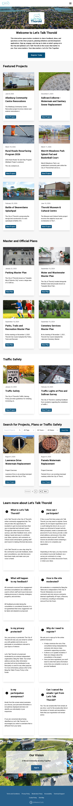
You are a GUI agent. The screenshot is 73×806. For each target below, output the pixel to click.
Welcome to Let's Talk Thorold (36, 32)
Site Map (41, 797)
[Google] (35, 790)
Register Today (36, 55)
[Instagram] (41, 790)
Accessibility (48, 794)
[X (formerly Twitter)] (32, 790)
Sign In (36, 768)
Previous (27, 491)
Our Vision (36, 755)
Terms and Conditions (13, 794)
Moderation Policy (37, 794)
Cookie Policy (33, 797)
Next (45, 491)
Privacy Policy (26, 794)
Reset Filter (65, 430)
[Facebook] (28, 790)
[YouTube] (44, 790)
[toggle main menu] (70, 3)
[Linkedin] (38, 790)
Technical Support (59, 794)
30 (40, 491)
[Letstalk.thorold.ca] (22, 3)
